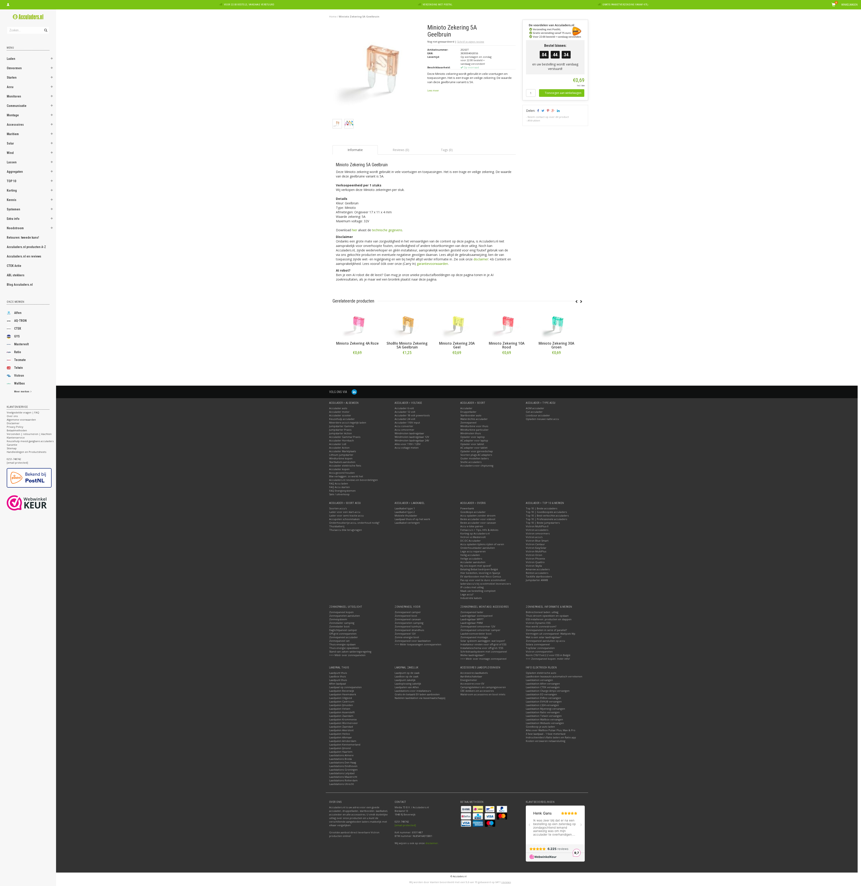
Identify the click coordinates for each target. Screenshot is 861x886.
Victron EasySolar (536, 547)
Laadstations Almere (341, 755)
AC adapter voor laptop (474, 440)
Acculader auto (338, 408)
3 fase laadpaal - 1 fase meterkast (545, 733)
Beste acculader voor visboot (477, 519)
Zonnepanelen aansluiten (344, 615)
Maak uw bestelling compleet (478, 590)
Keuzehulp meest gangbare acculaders (30, 441)
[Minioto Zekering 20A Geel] (556, 324)
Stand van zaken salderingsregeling (350, 651)
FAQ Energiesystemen (342, 490)
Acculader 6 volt (404, 408)
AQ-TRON (20, 320)
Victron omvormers (538, 533)
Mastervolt (21, 344)
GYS (17, 336)
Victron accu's (534, 537)
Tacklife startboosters (539, 576)
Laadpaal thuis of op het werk (412, 519)
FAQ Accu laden (338, 483)
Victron (19, 375)
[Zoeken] (45, 27)
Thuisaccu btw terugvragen (345, 530)
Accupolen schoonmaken (344, 519)
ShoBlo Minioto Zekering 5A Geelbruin (506, 345)
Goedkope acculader (473, 512)
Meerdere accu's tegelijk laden (347, 422)
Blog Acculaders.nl (20, 284)
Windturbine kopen (340, 458)
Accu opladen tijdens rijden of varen (482, 544)
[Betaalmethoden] (466, 808)
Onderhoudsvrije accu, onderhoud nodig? (354, 522)
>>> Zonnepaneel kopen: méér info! (548, 658)
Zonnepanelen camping (409, 623)
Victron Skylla (534, 565)
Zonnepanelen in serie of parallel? (546, 630)
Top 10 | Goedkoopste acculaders (546, 512)
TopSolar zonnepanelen (540, 648)
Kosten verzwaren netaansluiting (545, 741)
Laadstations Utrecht (341, 784)
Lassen (12, 162)
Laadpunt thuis (338, 672)
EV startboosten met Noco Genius (480, 576)
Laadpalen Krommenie (343, 719)
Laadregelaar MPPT (472, 619)
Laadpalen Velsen (339, 708)
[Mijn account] (8, 4)
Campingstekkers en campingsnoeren (483, 687)
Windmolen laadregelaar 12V (412, 437)
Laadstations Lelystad (341, 773)
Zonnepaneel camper (408, 612)
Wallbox (19, 383)
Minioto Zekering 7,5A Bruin (407, 345)
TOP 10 (11, 181)
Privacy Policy (15, 426)
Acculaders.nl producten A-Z (26, 247)
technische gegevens (387, 230)
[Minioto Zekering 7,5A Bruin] (407, 324)
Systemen (13, 209)
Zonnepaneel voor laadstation (413, 640)
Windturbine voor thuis (474, 426)
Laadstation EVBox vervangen (543, 698)
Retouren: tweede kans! (23, 237)
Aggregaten (15, 171)
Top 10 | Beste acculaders (541, 508)
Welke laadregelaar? (472, 655)
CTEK (17, 328)
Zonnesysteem (338, 619)
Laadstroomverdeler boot (475, 633)
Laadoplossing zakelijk (408, 683)
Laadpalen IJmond (340, 748)
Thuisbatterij (336, 526)
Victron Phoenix (535, 558)
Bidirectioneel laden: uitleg (542, 612)
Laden (11, 59)
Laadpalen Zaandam (341, 715)
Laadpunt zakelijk (405, 680)
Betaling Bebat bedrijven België (479, 569)
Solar (10, 143)
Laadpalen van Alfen (407, 687)
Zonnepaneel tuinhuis (408, 626)
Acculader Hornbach (341, 440)
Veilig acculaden (470, 555)
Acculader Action (339, 447)
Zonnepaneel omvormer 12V (477, 626)
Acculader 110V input (407, 422)
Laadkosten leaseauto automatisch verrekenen (554, 676)
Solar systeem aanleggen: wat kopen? (482, 640)
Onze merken (15, 301)
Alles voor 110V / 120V (408, 444)
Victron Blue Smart (537, 540)
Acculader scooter (340, 415)
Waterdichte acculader (474, 419)
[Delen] (537, 110)
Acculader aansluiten (472, 562)
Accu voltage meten (407, 447)
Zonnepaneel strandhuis (409, 630)
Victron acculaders (537, 530)
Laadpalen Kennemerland (344, 744)
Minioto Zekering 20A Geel (556, 345)
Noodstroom (15, 228)
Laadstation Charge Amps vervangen (548, 690)
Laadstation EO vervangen (541, 694)
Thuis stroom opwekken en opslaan (547, 615)
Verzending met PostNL (437, 4)
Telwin (18, 368)
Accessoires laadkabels (474, 672)
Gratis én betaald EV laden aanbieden (417, 694)
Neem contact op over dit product (548, 117)
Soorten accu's (338, 508)
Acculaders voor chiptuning (476, 465)
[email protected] (405, 825)
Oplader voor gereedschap (476, 451)
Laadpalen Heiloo (339, 733)
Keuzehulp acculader (342, 419)
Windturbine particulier (474, 429)
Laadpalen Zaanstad (341, 726)
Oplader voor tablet (472, 444)
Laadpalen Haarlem (340, 751)
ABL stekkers (15, 275)
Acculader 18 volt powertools (412, 415)
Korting (12, 190)
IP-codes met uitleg (472, 587)
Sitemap (12, 448)
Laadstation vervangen (539, 680)
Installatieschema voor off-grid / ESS (481, 648)
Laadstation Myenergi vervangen (545, 708)
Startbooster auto (470, 415)
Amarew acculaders (538, 569)
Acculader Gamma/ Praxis (344, 437)
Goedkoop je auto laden (540, 726)
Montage (13, 115)
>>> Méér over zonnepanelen (347, 655)
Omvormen (14, 68)
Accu (10, 87)
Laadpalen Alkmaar (340, 737)
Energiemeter (468, 680)
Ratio (17, 352)
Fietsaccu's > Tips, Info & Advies (479, 530)
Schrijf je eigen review (470, 41)
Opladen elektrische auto (541, 672)
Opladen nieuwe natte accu (542, 419)
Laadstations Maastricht (343, 776)
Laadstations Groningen (343, 769)
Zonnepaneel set (339, 640)
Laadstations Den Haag (342, 762)
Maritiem (13, 134)
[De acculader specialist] (28, 16)
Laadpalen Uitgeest (340, 698)
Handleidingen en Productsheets (26, 452)
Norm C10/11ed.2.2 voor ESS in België (548, 655)
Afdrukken (534, 120)
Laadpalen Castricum (341, 701)
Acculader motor (339, 411)
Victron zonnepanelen (539, 651)
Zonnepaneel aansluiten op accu (545, 640)
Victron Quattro (535, 562)
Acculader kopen (339, 469)
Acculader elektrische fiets (345, 465)
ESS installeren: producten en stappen (549, 619)
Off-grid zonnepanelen (343, 633)
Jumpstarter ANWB (537, 580)
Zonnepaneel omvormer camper (480, 630)
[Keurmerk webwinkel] (35, 502)
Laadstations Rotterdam (343, 780)
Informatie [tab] (355, 150)
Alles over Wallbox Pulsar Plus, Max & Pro (550, 730)
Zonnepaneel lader (471, 612)
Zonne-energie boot (407, 637)
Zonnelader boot (339, 626)
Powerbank (467, 508)
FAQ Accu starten (339, 487)
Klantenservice (16, 437)
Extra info (13, 218)
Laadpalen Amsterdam (342, 741)
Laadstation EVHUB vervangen (544, 701)
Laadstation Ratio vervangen (543, 712)
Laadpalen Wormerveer (343, 723)
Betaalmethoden (17, 430)
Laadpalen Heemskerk (342, 694)
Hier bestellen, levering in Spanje (480, 573)
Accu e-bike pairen (471, 526)
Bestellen (357, 362)
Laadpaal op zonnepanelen (345, 687)
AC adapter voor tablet (473, 447)
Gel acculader (534, 411)
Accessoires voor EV (472, 683)
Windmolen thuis (470, 433)
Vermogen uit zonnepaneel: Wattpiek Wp (550, 633)
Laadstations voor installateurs (413, 690)
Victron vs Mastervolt (473, 537)
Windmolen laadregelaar (409, 433)
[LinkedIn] (354, 392)
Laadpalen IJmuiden (341, 705)
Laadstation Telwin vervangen (544, 715)
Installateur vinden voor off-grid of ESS (483, 644)
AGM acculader (535, 408)
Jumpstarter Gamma (341, 426)
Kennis (11, 200)
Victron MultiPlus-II (537, 526)
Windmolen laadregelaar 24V (412, 440)
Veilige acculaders (471, 558)
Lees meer (433, 90)
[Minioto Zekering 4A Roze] (456, 324)
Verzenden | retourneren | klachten (29, 434)
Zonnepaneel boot (406, 615)
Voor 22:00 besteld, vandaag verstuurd (249, 4)
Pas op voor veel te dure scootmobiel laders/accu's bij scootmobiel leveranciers (485, 581)
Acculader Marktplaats (342, 451)
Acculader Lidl (337, 444)
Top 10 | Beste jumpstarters (543, 522)
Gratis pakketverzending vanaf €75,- (625, 4)
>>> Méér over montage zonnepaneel (483, 658)
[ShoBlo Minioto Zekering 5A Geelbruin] (506, 324)
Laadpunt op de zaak (407, 672)
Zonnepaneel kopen (341, 612)
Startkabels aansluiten (342, 462)
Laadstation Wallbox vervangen (544, 719)
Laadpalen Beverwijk (341, 690)
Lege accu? (466, 594)
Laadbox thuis (337, 676)
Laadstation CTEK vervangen (543, 687)
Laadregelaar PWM (471, 623)
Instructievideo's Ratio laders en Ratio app (551, 737)
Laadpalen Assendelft (342, 712)
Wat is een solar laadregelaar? (543, 637)
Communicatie (16, 106)
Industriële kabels (471, 598)
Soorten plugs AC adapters (476, 454)
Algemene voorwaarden (21, 419)
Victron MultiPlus (536, 551)
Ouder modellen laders (474, 458)
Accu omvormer (404, 429)
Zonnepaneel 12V (405, 633)
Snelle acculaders (470, 462)
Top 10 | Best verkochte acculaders (547, 515)
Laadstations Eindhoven (343, 766)
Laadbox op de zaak (406, 676)
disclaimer (481, 259)
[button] (51, 59)
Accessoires (15, 124)
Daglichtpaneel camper (343, 630)
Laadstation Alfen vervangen (543, 683)
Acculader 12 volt (405, 411)
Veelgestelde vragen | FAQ (23, 412)
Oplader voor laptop (472, 437)
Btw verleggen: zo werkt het (346, 476)
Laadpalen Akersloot (341, 730)
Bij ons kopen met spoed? (475, 565)
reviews (506, 882)
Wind (10, 153)
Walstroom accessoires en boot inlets (482, 694)
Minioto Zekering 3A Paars (357, 345)
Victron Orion (534, 555)
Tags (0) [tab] (447, 150)
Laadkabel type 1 (405, 508)
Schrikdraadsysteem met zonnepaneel (483, 651)
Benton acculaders (537, 573)
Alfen (18, 313)
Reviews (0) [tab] (401, 150)
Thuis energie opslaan (342, 644)
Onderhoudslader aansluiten (477, 547)
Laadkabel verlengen (407, 522)
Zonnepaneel (468, 422)
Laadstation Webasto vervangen (545, 723)
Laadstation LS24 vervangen (542, 705)
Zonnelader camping (341, 623)
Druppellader (468, 411)
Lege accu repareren (473, 551)
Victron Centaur (535, 544)
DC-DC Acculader (470, 540)
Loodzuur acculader (538, 415)
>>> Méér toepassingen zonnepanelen (418, 644)
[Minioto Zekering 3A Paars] (357, 324)
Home (333, 16)
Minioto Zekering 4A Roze (457, 343)
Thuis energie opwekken (344, 648)
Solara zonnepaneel (538, 644)
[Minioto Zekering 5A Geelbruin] (378, 71)
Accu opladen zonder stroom (478, 515)
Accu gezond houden (342, 472)
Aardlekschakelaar (471, 676)
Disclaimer (13, 423)
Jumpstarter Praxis (340, 429)
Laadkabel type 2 (405, 512)
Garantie (12, 444)
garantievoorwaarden (432, 263)
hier (354, 230)
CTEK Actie (14, 266)
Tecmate (20, 360)
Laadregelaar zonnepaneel (476, 615)
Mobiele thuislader (406, 515)
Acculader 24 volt (405, 419)
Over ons (12, 416)
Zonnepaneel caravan (408, 619)
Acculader (466, 408)
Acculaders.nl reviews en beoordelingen (353, 480)
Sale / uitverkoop (339, 494)
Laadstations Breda (340, 759)
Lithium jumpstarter (341, 454)
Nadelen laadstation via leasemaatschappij (420, 698)
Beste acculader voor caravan (478, 522)
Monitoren (14, 96)
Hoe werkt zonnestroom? (541, 626)
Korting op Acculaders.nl (475, 533)
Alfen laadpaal (337, 683)
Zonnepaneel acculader (343, 637)
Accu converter (404, 426)
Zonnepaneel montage (474, 637)
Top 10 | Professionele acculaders (546, 519)
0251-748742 (14, 459)
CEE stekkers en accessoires (477, 690)
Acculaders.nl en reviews (24, 256)
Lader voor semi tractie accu (346, 515)
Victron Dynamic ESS (538, 623)
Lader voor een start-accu (344, 512)
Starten (12, 77)
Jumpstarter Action (340, 433)
